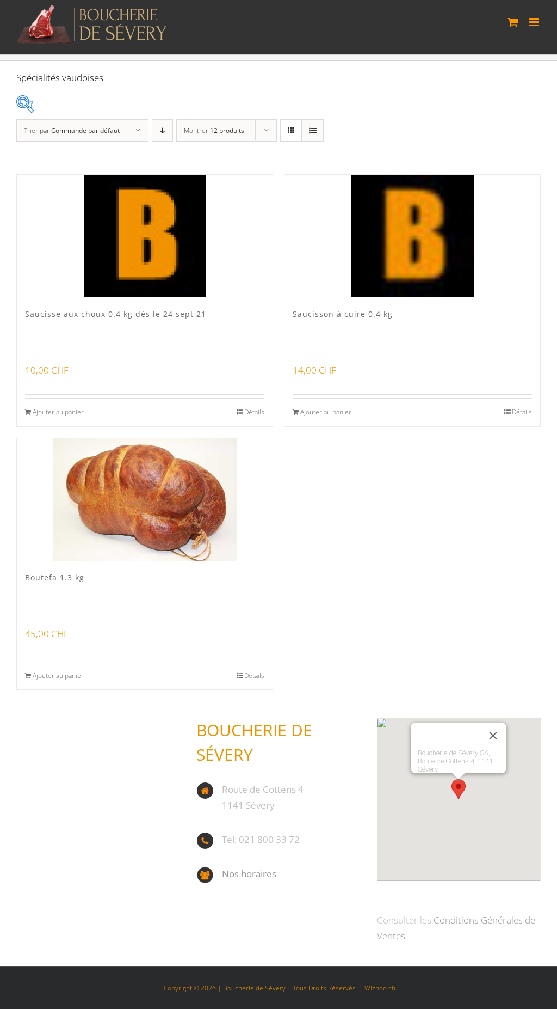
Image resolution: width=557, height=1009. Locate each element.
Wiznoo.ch (379, 988)
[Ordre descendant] (162, 130)
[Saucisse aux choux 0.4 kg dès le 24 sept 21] (145, 236)
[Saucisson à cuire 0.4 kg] (412, 236)
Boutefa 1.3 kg (54, 577)
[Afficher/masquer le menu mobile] (535, 22)
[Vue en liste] (312, 130)
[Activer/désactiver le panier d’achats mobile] (513, 22)
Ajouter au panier (58, 412)
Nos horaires (249, 873)
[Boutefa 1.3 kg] (145, 499)
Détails (254, 412)
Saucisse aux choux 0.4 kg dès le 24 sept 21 (115, 314)
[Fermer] (493, 736)
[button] (458, 789)
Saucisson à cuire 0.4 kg (343, 314)
